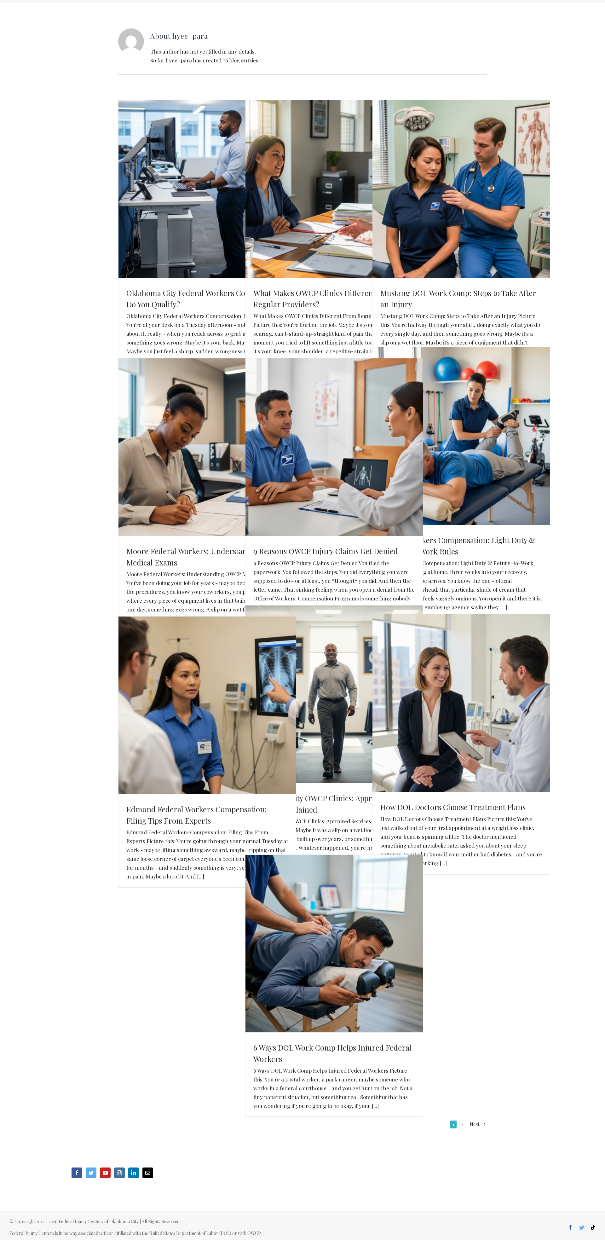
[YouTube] (105, 1173)
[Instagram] (119, 1173)
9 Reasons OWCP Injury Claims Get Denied (325, 551)
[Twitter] (91, 1173)
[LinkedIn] (133, 1173)
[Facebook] (77, 1173)
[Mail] (147, 1173)
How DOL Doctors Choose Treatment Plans (453, 807)
